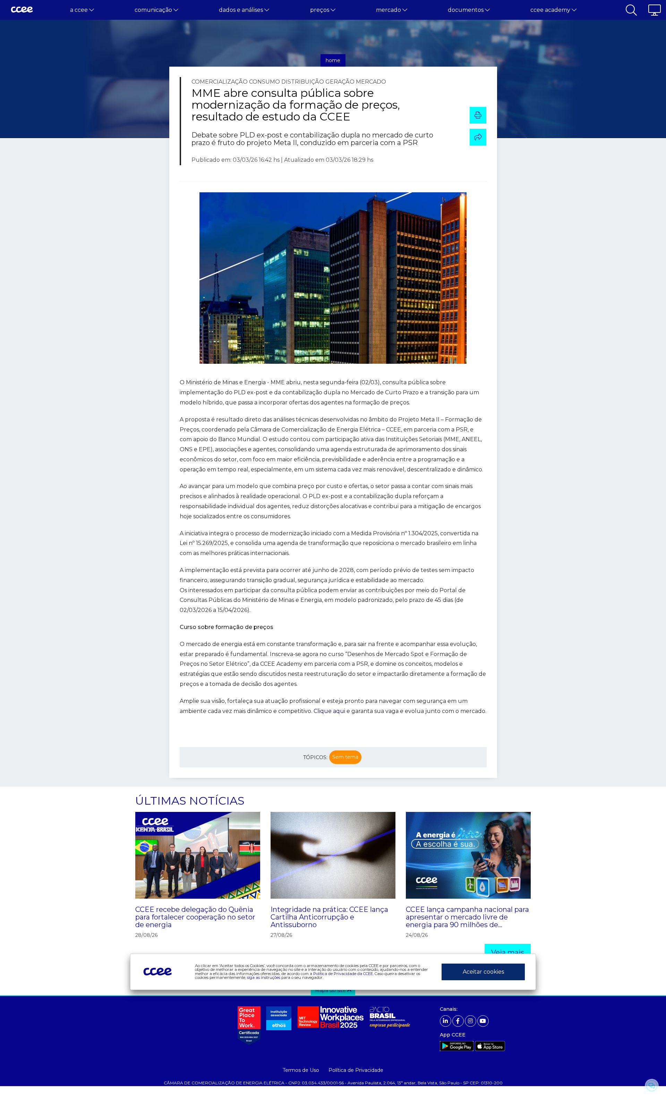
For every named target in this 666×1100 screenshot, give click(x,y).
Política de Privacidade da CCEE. (343, 973)
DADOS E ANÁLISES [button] (241, 10)
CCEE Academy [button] (551, 10)
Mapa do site (331, 990)
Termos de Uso (301, 1070)
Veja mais (507, 952)
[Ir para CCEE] (22, 10)
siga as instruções (263, 977)
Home (333, 60)
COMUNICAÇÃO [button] (154, 10)
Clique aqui (329, 711)
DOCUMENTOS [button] (466, 10)
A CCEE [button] (79, 10)
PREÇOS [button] (320, 10)
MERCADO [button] (389, 10)
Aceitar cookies (483, 971)
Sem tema (345, 757)
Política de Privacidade (355, 1070)
